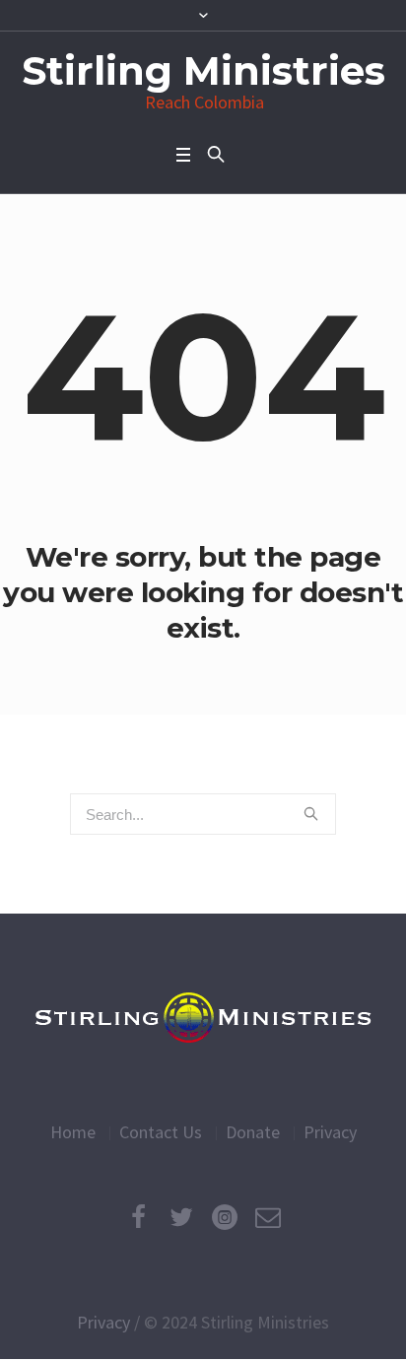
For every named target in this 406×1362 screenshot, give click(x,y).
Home (73, 1132)
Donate (253, 1132)
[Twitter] (181, 1217)
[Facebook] (138, 1217)
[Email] (268, 1217)
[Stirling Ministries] (203, 1017)
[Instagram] (224, 1217)
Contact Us (160, 1132)
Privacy (330, 1132)
